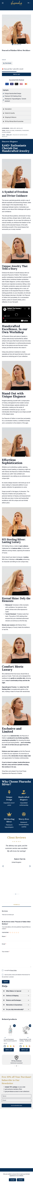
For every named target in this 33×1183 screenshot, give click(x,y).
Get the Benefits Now (16, 1105)
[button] (29, 3)
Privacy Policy (13, 970)
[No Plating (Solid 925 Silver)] (3, 1046)
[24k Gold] (9, 1046)
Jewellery (13, 128)
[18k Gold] (6, 1046)
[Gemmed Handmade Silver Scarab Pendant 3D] (8, 1029)
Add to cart (16, 74)
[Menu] (2, 3)
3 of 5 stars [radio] (14, 932)
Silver (4, 132)
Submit (6, 981)
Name (4, 936)
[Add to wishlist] (13, 1025)
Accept (12, 1179)
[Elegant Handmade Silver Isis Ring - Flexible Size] (24, 1029)
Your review (5, 951)
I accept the (10, 970)
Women (8, 132)
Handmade (18, 130)
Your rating (5, 932)
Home (3, 134)
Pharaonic (25, 130)
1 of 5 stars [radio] (11, 932)
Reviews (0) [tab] (17, 904)
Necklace (20, 128)
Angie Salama (10, 130)
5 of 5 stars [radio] (18, 932)
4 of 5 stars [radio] (16, 932)
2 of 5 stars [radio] (12, 932)
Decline (21, 1179)
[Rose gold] (12, 1046)
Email (4, 944)
